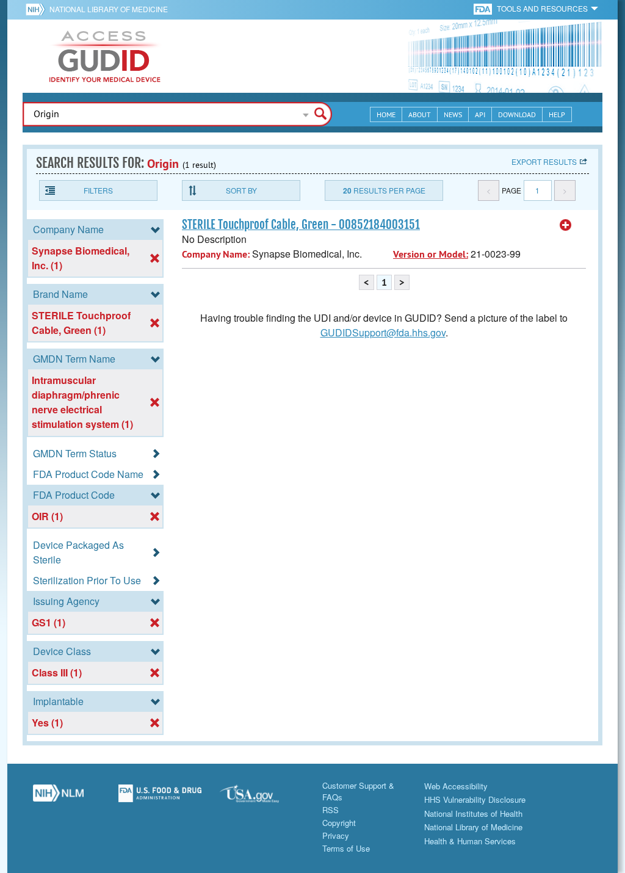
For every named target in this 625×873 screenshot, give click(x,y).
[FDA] (484, 8)
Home (386, 114)
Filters (98, 190)
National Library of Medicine (108, 9)
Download (517, 114)
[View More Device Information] (566, 225)
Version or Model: (430, 254)
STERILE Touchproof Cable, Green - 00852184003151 (301, 224)
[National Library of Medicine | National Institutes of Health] (58, 797)
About (419, 114)
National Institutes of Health (473, 813)
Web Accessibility (456, 786)
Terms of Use (346, 848)
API (480, 114)
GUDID (105, 56)
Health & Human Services (470, 841)
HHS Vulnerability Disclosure (475, 799)
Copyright (339, 822)
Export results (544, 161)
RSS (330, 810)
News (453, 114)
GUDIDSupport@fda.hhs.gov (383, 332)
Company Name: (216, 254)
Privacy (335, 835)
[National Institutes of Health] (37, 9)
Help (557, 114)
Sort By (241, 190)
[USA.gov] (261, 797)
